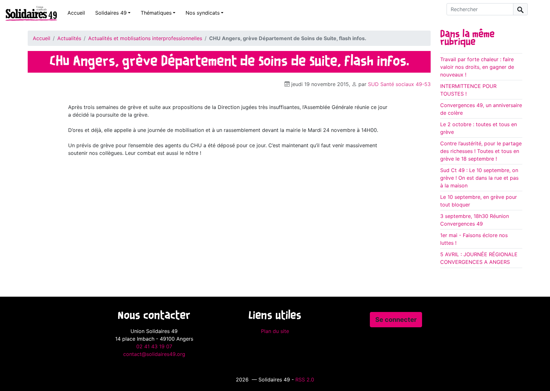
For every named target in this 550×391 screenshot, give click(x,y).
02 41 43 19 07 (154, 346)
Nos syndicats (203, 13)
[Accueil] (28, 13)
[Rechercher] (520, 9)
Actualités (69, 38)
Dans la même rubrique (467, 38)
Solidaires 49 (111, 13)
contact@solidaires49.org (154, 354)
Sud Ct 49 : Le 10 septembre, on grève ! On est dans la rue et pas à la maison (479, 178)
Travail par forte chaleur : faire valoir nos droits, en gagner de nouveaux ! (477, 67)
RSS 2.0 (304, 379)
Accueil (76, 13)
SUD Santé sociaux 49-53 (399, 84)
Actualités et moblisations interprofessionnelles (145, 38)
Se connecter (396, 319)
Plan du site (275, 331)
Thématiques (156, 13)
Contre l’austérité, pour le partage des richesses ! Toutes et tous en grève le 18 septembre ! (481, 151)
